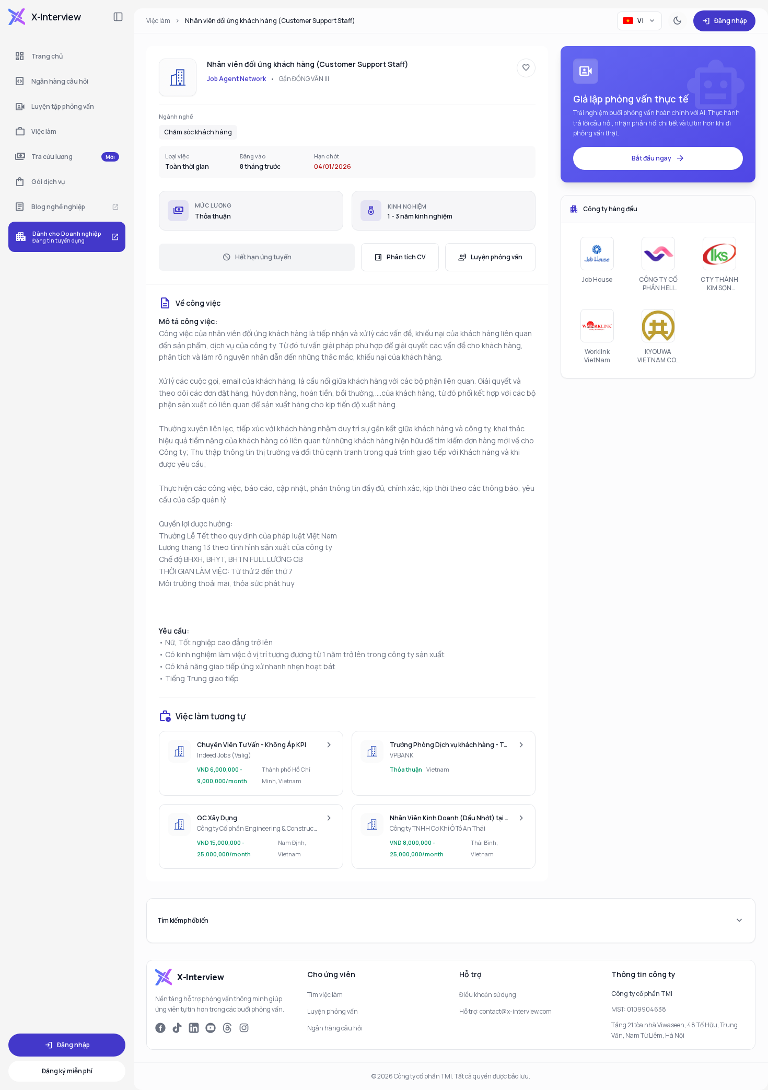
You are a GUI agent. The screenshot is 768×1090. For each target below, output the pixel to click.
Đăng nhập (724, 21)
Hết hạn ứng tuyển (257, 257)
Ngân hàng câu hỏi (335, 1028)
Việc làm (158, 20)
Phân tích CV (400, 257)
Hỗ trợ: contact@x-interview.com (505, 1011)
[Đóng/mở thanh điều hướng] (118, 16)
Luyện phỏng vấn (490, 257)
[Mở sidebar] (16, 16)
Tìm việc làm (325, 994)
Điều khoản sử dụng (487, 994)
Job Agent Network (236, 78)
